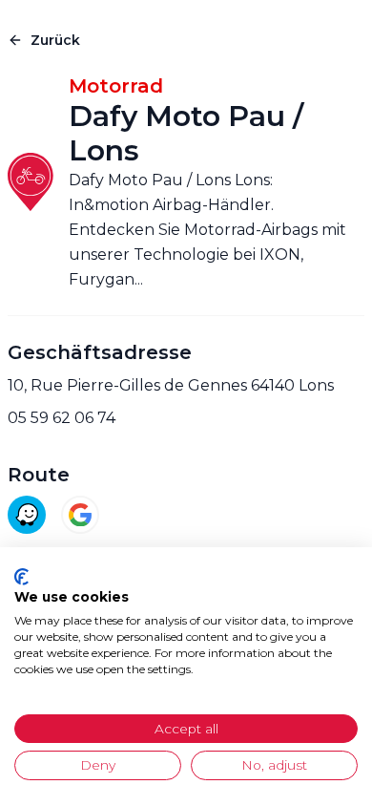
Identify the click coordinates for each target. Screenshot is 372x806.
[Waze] (27, 515)
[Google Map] (80, 515)
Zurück (55, 40)
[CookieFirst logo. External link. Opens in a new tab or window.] (21, 576)
